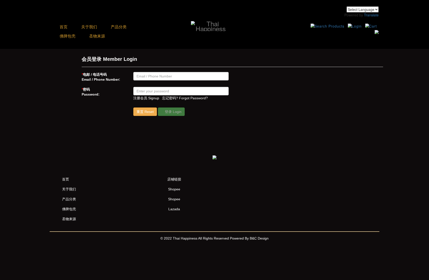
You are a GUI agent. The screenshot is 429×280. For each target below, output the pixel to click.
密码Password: (91, 91)
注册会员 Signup (146, 98)
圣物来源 (97, 36)
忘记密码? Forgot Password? (185, 98)
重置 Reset (145, 112)
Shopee (174, 189)
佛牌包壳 (67, 36)
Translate (371, 14)
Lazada (174, 209)
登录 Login (172, 112)
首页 (64, 27)
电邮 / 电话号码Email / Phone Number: (101, 76)
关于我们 (89, 27)
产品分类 (119, 27)
